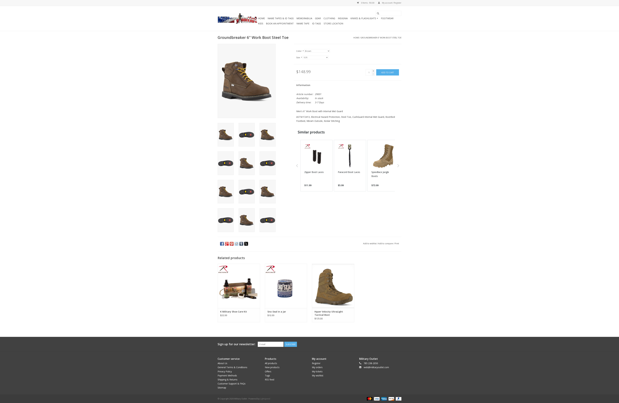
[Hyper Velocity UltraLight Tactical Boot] (333, 286)
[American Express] (383, 398)
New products (272, 367)
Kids (260, 23)
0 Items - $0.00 (368, 2)
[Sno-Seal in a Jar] (286, 286)
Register (316, 363)
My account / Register (391, 2)
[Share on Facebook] (222, 244)
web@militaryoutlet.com (376, 367)
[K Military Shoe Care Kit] (239, 286)
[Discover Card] (391, 398)
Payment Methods (227, 375)
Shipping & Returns (227, 379)
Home (261, 18)
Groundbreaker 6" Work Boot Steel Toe (381, 37)
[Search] (378, 13)
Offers (268, 371)
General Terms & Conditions (232, 367)
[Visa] (376, 398)
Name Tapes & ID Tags (281, 18)
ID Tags (316, 23)
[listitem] (316, 165)
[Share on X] (246, 244)
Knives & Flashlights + (364, 18)
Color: (300, 51)
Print (397, 243)
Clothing (329, 18)
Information (303, 85)
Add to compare (386, 243)
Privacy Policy (225, 371)
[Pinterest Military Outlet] (398, 344)
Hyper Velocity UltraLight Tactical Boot (328, 313)
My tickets (317, 371)
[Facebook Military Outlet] (387, 344)
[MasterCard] (369, 398)
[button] (297, 165)
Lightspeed (265, 398)
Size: (299, 57)
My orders (317, 367)
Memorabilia (304, 18)
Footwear (387, 18)
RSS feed (269, 379)
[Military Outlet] (237, 18)
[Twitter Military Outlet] (393, 344)
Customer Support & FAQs (232, 383)
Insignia (343, 18)
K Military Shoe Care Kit (233, 311)
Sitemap (222, 387)
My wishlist (317, 375)
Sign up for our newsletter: (236, 344)
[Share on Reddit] (236, 244)
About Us (222, 363)
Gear (318, 18)
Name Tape (302, 23)
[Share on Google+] (227, 244)
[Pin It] (232, 244)
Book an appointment (280, 23)
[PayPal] (398, 398)
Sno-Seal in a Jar (276, 311)
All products (271, 363)
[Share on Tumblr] (241, 244)
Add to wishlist (370, 243)
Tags (267, 375)
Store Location (333, 23)
